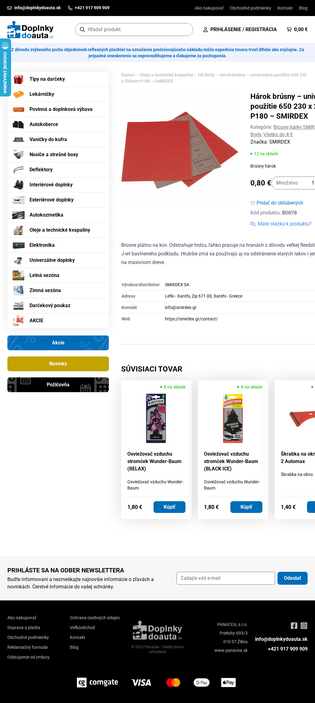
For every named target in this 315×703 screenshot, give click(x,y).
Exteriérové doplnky (52, 200)
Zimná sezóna (45, 290)
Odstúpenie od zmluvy (28, 657)
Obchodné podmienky (250, 8)
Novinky (58, 364)
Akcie (58, 343)
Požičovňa (58, 385)
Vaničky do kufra (48, 139)
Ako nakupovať (209, 8)
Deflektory (41, 170)
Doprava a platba (23, 627)
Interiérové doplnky (51, 185)
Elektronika (42, 245)
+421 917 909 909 (288, 649)
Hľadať (185, 29)
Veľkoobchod (82, 627)
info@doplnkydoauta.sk (281, 639)
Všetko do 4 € (278, 134)
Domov (128, 74)
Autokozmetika (46, 215)
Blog (303, 8)
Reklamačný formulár (27, 647)
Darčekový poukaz (50, 305)
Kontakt (285, 8)
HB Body (206, 74)
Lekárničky (42, 94)
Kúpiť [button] (169, 507)
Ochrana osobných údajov (95, 617)
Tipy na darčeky (47, 79)
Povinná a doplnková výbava (61, 109)
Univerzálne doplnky (52, 260)
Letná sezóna (44, 275)
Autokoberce (44, 124)
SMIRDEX (279, 142)
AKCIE (36, 320)
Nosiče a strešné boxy (54, 154)
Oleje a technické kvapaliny (60, 230)
